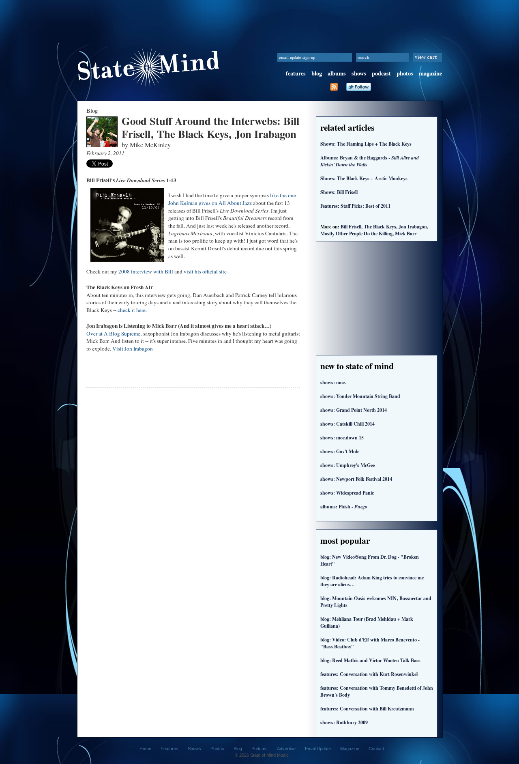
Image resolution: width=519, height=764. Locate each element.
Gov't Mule (339, 451)
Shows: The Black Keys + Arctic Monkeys (363, 178)
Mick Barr (405, 233)
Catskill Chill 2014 (347, 423)
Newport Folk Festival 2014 (356, 479)
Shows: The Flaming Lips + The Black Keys (366, 143)
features (296, 73)
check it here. (132, 310)
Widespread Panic (347, 492)
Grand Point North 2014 (353, 410)
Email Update (318, 748)
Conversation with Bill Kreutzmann (367, 708)
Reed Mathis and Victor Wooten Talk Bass (370, 660)
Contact (376, 748)
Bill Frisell (351, 226)
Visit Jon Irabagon (132, 348)
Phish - (343, 506)
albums (337, 73)
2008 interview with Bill (145, 271)
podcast (381, 73)
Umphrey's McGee (347, 465)
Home (145, 748)
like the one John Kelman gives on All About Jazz (232, 199)
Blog (238, 748)
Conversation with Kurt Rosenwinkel (369, 674)
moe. (333, 382)
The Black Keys (380, 226)
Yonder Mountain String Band (360, 396)
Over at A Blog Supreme (113, 333)
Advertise (286, 748)
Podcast (259, 748)
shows (359, 73)
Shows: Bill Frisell (339, 192)
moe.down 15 (342, 437)
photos (405, 73)
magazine (430, 73)
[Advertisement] (259, 18)
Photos (217, 748)
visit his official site (205, 271)
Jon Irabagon (413, 226)
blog (316, 73)
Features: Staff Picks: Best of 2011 (355, 205)
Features (169, 748)
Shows (194, 748)
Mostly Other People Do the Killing (356, 233)
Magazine (349, 748)
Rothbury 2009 (344, 722)
